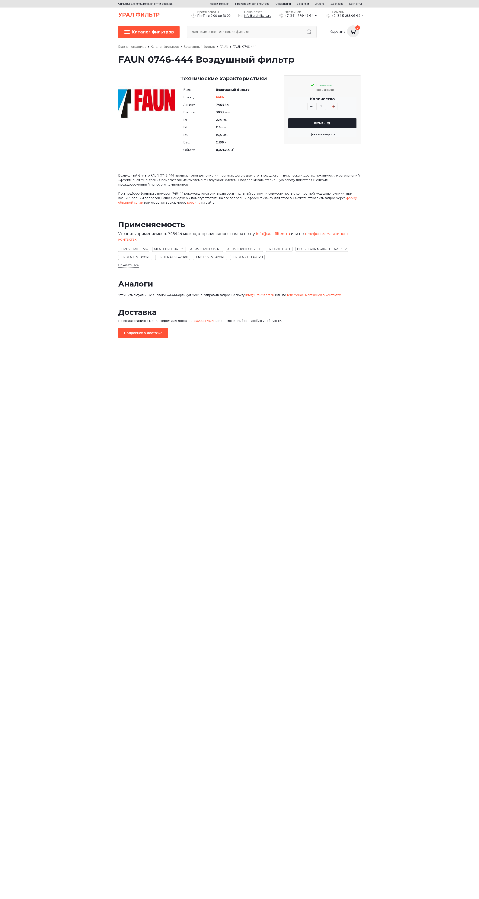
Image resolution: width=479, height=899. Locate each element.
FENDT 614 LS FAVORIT (172, 257)
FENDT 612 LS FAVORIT (247, 257)
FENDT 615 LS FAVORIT (210, 257)
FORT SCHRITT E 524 (134, 249)
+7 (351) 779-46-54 (299, 15)
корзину (193, 202)
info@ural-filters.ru (257, 15)
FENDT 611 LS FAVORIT (135, 257)
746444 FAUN (203, 321)
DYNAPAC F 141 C (279, 249)
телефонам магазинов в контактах (314, 295)
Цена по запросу (322, 134)
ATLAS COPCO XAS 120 (205, 249)
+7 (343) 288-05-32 (346, 15)
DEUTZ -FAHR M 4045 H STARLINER (322, 249)
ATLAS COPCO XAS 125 (169, 249)
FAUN (220, 97)
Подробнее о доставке (143, 333)
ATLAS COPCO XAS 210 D (244, 249)
